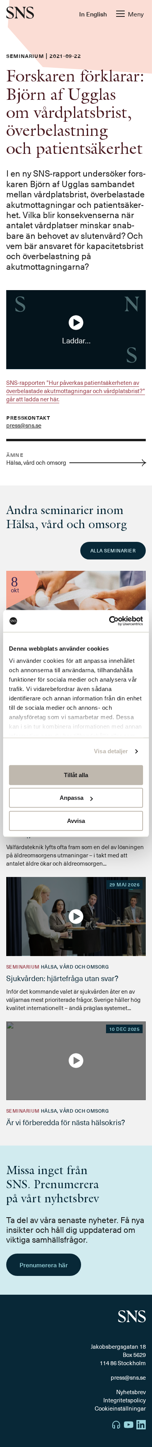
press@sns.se (23, 425)
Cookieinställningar (120, 1408)
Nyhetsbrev (131, 1391)
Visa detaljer (111, 751)
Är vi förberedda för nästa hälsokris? (65, 1122)
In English (93, 13)
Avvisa (76, 820)
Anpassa (71, 797)
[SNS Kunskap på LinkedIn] (141, 1425)
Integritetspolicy (124, 1400)
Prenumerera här (43, 1264)
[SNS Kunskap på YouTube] (128, 1425)
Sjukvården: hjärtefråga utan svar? (62, 977)
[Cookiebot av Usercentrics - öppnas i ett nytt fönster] (109, 621)
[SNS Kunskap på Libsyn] (116, 1425)
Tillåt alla (76, 775)
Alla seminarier (113, 550)
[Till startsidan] (20, 13)
